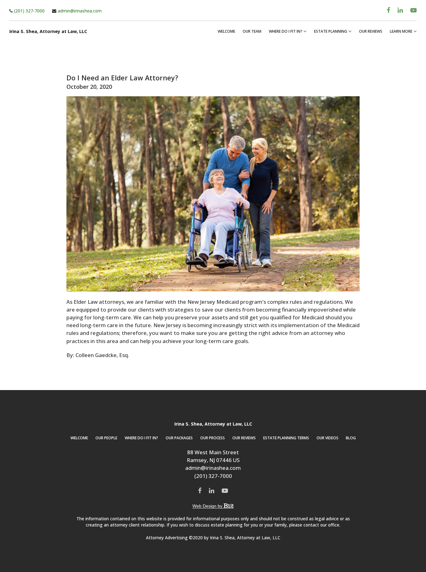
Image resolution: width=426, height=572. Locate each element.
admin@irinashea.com (79, 10)
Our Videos (327, 438)
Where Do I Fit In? (285, 31)
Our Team (252, 31)
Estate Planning (330, 31)
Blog (351, 438)
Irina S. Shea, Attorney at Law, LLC (48, 31)
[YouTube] (413, 10)
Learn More (401, 31)
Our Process (212, 438)
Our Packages (179, 438)
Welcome (226, 31)
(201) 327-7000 (29, 10)
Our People (106, 438)
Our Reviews (370, 31)
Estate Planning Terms (286, 438)
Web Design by (208, 505)
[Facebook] (388, 10)
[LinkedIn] (400, 10)
